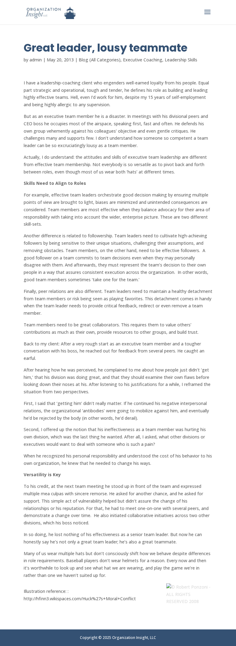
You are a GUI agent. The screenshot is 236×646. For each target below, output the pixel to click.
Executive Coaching (142, 60)
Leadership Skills (181, 60)
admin (36, 60)
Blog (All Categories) (99, 60)
